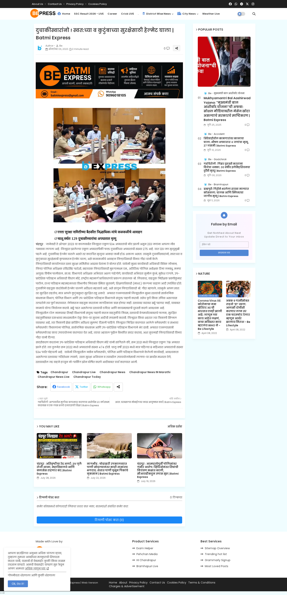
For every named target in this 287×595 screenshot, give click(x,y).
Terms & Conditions (201, 582)
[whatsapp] (236, 4)
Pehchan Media (147, 554)
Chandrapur (59, 372)
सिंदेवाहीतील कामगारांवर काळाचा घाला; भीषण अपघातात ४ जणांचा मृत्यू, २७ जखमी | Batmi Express (226, 142)
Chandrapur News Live (54, 377)
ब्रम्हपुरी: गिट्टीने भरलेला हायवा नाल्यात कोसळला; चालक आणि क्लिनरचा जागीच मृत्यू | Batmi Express (226, 192)
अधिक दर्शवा (175, 426)
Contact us (55, 4)
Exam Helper (144, 548)
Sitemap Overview (217, 548)
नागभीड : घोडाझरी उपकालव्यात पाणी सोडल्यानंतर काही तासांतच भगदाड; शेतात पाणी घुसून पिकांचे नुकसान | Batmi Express (107, 468)
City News (189, 14)
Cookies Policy (97, 4)
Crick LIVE (127, 14)
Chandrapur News (112, 372)
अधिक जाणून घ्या (35, 568)
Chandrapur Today (87, 377)
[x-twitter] (247, 4)
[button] (254, 14)
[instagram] (252, 4)
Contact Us (157, 582)
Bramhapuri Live (147, 566)
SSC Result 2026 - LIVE (89, 14)
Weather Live (211, 14)
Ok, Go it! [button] (18, 584)
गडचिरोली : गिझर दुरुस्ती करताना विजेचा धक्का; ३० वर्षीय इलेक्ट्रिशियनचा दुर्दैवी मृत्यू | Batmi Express (227, 167)
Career (112, 14)
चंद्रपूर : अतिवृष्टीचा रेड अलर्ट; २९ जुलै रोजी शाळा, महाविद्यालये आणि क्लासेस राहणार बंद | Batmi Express (59, 468)
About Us (38, 4)
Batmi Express (71, 582)
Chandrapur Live (84, 372)
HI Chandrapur (146, 560)
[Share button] (118, 387)
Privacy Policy (75, 4)
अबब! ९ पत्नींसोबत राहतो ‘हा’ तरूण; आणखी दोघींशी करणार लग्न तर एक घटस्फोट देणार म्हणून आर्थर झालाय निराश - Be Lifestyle (238, 313)
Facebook (63, 387)
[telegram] (241, 4)
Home (66, 14)
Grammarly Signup (217, 560)
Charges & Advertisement (126, 586)
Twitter (84, 387)
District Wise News (158, 14)
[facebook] (230, 4)
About (123, 582)
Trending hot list (216, 554)
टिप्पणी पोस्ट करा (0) (109, 520)
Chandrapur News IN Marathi (149, 372)
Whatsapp (104, 387)
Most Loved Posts (216, 566)
